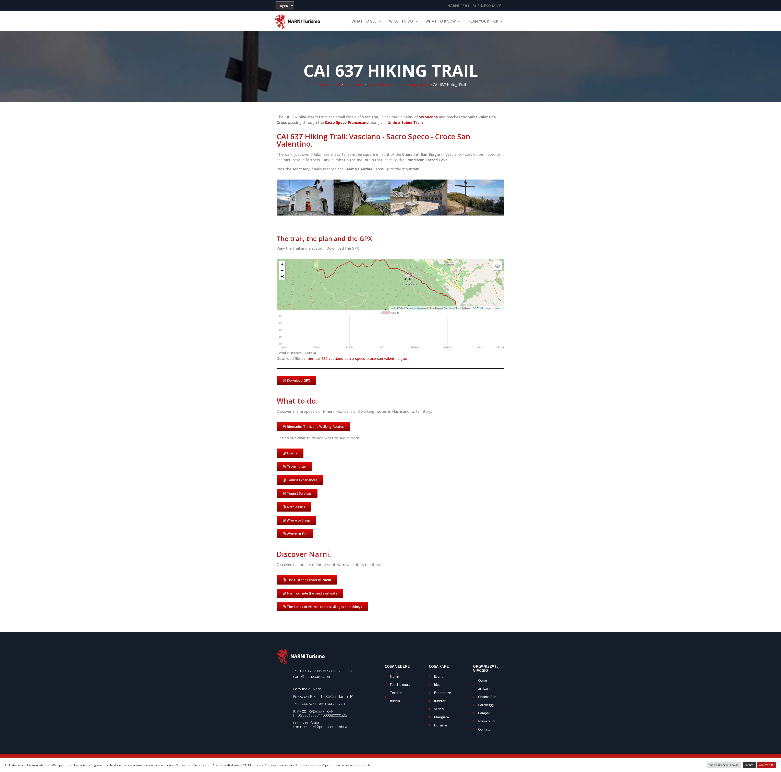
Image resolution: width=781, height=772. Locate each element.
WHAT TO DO (401, 21)
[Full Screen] (282, 276)
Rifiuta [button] (749, 765)
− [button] (282, 270)
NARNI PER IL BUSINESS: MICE (474, 5)
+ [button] (282, 264)
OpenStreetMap (414, 308)
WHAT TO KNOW (440, 21)
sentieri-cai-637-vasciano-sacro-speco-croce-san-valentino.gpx (354, 358)
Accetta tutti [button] (766, 765)
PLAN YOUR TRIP (483, 21)
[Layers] (497, 265)
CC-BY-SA (478, 308)
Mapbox (499, 308)
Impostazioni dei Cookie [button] (723, 765)
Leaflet (393, 308)
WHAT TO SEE (364, 21)
